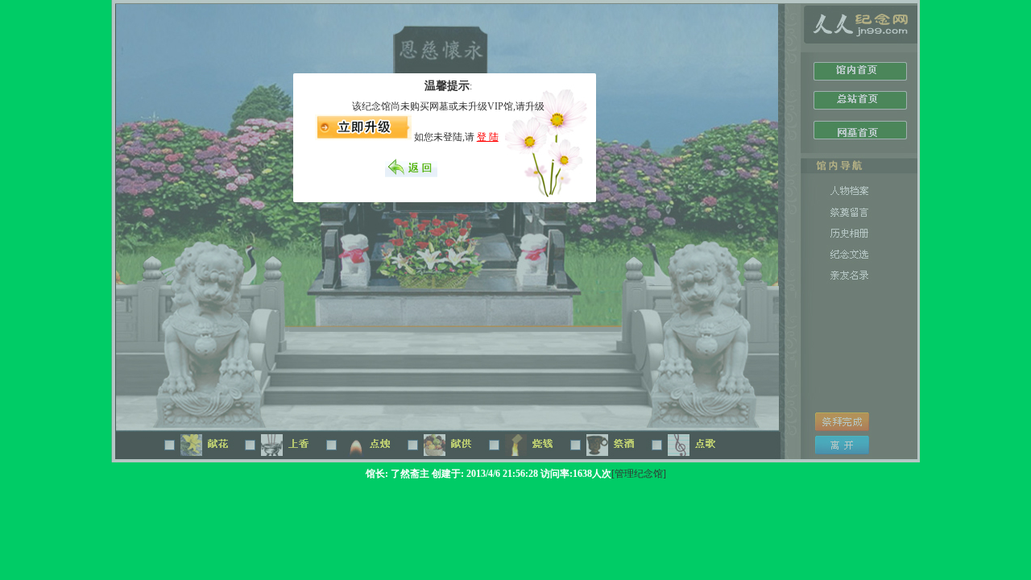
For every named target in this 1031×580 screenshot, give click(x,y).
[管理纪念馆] (638, 473)
